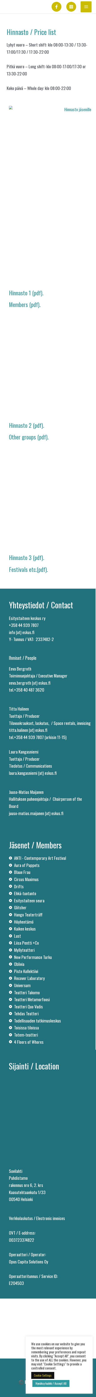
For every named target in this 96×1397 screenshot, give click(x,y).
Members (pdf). (24, 304)
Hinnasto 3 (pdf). (26, 557)
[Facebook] (56, 7)
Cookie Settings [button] (43, 1375)
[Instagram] (71, 7)
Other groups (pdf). (28, 437)
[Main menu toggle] (86, 6)
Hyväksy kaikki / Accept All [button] (50, 1383)
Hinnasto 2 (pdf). (26, 425)
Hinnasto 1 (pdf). (26, 293)
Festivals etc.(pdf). (28, 569)
